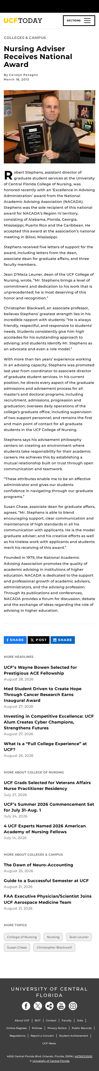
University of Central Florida (49, 992)
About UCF (22, 1020)
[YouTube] (61, 1006)
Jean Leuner (79, 937)
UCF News (49, 1043)
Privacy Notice (57, 1028)
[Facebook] (26, 1006)
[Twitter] (38, 1006)
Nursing (53, 937)
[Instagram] (73, 1006)
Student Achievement (73, 1035)
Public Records (82, 1028)
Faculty (67, 1020)
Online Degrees (16, 1028)
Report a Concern (42, 1035)
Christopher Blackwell (54, 947)
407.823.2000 (83, 1056)
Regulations (17, 1035)
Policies (37, 1028)
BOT (38, 1020)
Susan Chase (17, 947)
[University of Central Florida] (38, 6)
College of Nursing (22, 937)
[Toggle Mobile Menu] (94, 6)
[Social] (49, 1006)
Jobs (80, 1020)
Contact (51, 1020)
